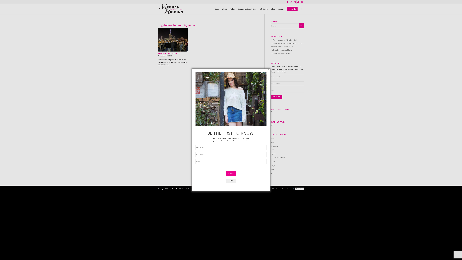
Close (231, 181)
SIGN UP (231, 173)
